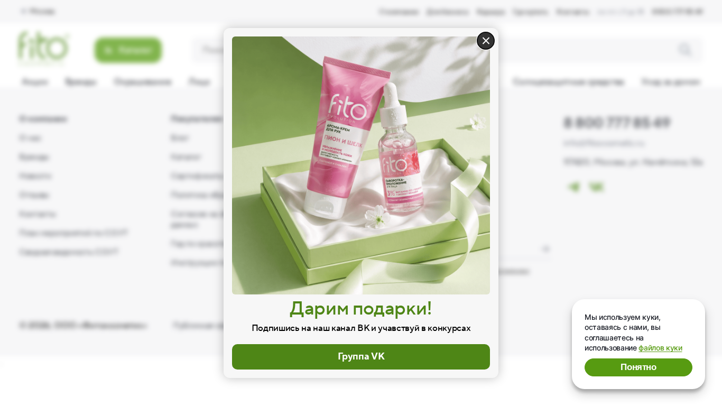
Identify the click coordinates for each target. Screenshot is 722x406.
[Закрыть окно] (485, 40)
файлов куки (660, 347)
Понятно (638, 367)
